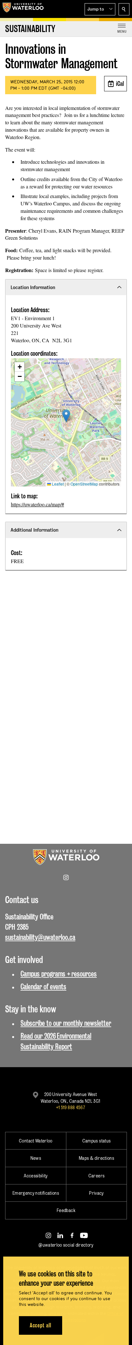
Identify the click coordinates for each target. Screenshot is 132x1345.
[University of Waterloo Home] (23, 9)
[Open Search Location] (124, 9)
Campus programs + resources (59, 973)
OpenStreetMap (84, 483)
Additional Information (34, 530)
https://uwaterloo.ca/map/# (37, 504)
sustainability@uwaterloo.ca (40, 937)
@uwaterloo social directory (66, 1245)
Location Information (33, 287)
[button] (100, 9)
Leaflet (57, 483)
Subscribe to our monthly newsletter (66, 1023)
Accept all (40, 1325)
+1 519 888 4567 (70, 1107)
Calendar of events (43, 986)
